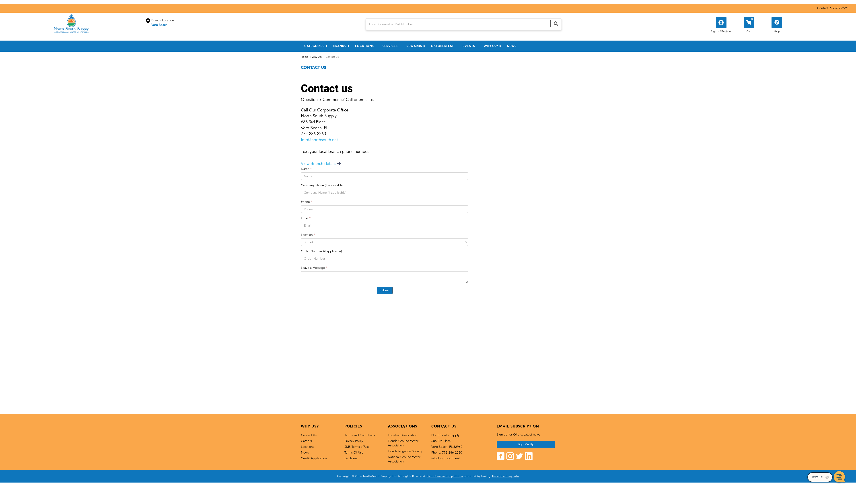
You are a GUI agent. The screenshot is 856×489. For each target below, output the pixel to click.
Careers (306, 441)
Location (308, 235)
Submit (385, 290)
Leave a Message (314, 268)
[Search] (556, 23)
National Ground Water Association (404, 459)
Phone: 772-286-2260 (446, 452)
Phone (306, 202)
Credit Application (314, 458)
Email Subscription (518, 426)
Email (306, 218)
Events (469, 46)
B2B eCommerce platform (445, 476)
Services (390, 46)
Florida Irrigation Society (405, 451)
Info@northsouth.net (319, 140)
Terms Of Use (353, 452)
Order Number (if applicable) (321, 251)
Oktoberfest (442, 46)
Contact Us (309, 435)
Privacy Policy (353, 441)
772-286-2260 (839, 8)
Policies (353, 426)
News (511, 46)
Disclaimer (351, 458)
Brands (339, 46)
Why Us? (491, 46)
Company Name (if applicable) (322, 185)
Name (306, 169)
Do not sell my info (505, 476)
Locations (364, 46)
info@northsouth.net (445, 458)
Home (304, 57)
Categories (314, 46)
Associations (402, 426)
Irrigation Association (402, 435)
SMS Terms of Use (357, 446)
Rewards (414, 46)
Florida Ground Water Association (403, 443)
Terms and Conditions (359, 435)
